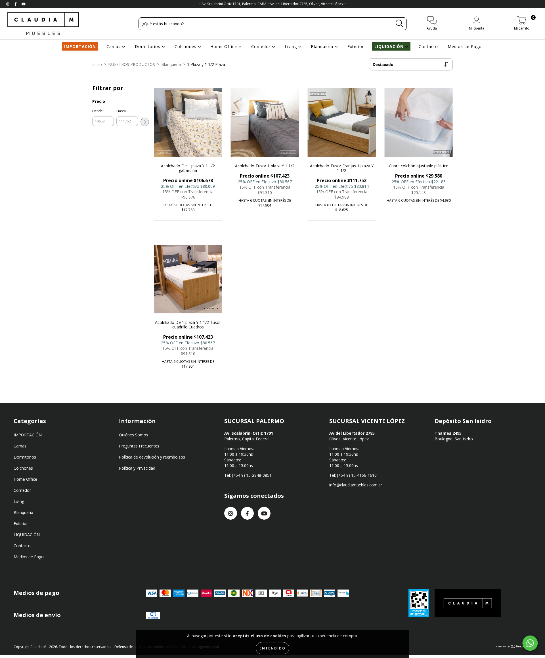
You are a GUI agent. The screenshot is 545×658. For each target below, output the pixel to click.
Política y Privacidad (137, 468)
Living (291, 46)
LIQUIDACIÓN (389, 46)
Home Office (224, 46)
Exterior (355, 46)
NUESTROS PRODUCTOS (131, 64)
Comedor (261, 46)
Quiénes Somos (133, 435)
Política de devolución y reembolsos (152, 457)
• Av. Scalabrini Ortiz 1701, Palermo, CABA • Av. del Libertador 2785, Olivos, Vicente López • (272, 3)
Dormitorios (148, 46)
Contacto (428, 46)
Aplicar (145, 122)
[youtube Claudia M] (24, 4)
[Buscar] (399, 23)
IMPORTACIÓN (80, 46)
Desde (97, 111)
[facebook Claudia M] (16, 4)
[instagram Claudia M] (8, 4)
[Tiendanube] (513, 647)
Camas (114, 46)
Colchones (186, 46)
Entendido (272, 648)
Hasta (121, 111)
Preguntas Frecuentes (139, 446)
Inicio (97, 64)
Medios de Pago (465, 46)
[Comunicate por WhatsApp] (530, 643)
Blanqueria (323, 46)
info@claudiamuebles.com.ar (355, 485)
